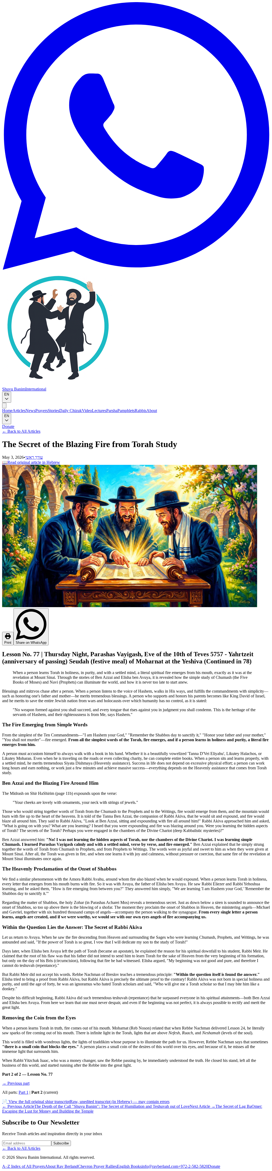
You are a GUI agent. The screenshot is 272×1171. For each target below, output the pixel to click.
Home (7, 410)
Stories (53, 410)
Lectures (99, 410)
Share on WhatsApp (31, 643)
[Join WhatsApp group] (136, 268)
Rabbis (140, 410)
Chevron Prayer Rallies (97, 1166)
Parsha (111, 410)
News (30, 410)
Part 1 (23, 1092)
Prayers (41, 410)
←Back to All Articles (21, 431)
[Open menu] (4, 405)
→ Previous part (15, 1083)
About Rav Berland (61, 1166)
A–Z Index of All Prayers (23, 1166)
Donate (8, 426)
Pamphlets (126, 410)
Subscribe (61, 1143)
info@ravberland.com (160, 1166)
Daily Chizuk (70, 410)
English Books (129, 1166)
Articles (19, 410)
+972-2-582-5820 (193, 1166)
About (151, 410)
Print (7, 643)
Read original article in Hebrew (31, 462)
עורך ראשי (34, 457)
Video (87, 410)
